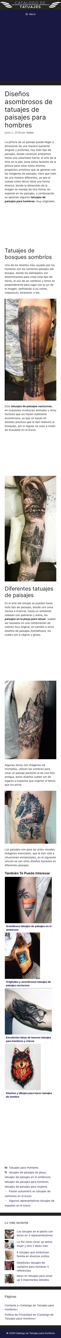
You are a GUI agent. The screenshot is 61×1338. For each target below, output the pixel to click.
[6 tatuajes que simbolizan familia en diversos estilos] (9, 1256)
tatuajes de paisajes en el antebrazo (28, 1177)
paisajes (44, 269)
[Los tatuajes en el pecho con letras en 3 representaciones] (9, 1235)
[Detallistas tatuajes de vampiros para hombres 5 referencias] (9, 1266)
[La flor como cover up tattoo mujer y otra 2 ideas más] (9, 1245)
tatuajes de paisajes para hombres (26, 1181)
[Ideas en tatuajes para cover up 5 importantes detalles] (9, 1279)
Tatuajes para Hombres (23, 1167)
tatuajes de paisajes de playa (27, 1172)
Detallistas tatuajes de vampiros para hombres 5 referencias (33, 1266)
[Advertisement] (30, 50)
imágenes (35, 765)
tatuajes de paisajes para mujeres (26, 1186)
